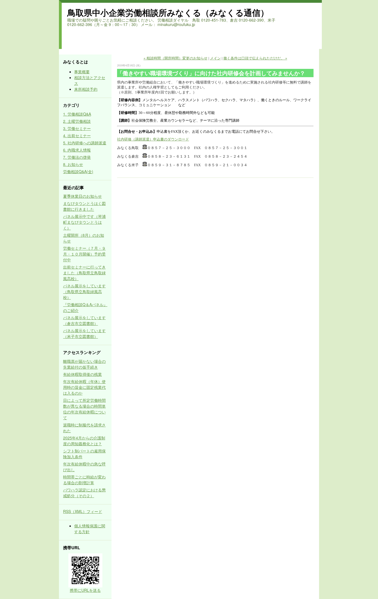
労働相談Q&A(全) (78, 171)
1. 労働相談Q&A (77, 114)
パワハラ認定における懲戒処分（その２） (84, 492)
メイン (215, 58)
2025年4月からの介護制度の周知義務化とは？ (84, 440)
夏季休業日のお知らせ (82, 196)
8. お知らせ (73, 164)
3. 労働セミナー (77, 128)
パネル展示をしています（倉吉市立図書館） (84, 320)
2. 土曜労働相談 (77, 121)
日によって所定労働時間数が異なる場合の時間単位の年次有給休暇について (84, 408)
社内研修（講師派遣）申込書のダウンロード (153, 139)
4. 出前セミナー (77, 135)
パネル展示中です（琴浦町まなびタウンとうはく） (84, 222)
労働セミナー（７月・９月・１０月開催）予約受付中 (84, 253)
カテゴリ (71, 105)
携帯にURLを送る (85, 590)
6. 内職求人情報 (77, 150)
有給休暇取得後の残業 (82, 374)
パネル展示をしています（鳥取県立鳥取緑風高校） (84, 291)
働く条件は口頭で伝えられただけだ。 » (255, 58)
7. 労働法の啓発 (77, 157)
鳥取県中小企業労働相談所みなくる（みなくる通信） (168, 12)
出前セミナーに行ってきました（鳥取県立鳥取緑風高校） (84, 272)
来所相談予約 (85, 89)
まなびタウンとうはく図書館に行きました (84, 206)
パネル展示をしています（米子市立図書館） (84, 333)
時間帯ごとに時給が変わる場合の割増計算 (84, 479)
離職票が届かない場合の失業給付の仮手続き (84, 364)
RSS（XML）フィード (82, 511)
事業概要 (82, 71)
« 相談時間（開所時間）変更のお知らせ (176, 58)
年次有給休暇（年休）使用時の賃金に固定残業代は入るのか (84, 387)
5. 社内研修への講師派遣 (84, 142)
